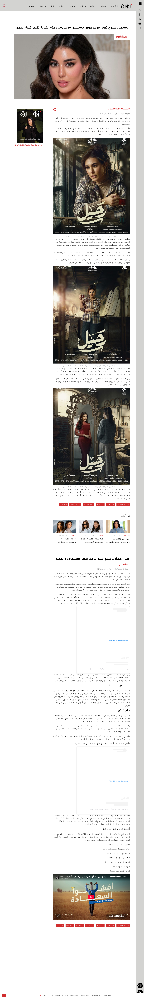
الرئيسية (114, 6)
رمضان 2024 (110, 504)
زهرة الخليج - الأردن (122, 114)
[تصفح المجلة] (140, 992)
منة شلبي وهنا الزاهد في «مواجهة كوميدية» (91, 541)
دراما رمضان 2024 (88, 504)
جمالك (83, 6)
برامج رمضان (89, 925)
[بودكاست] (140, 985)
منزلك (52, 6)
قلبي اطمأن (79, 925)
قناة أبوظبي (63, 504)
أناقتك (93, 6)
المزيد (39, 995)
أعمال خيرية (70, 925)
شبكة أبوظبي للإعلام (123, 504)
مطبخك (42, 6)
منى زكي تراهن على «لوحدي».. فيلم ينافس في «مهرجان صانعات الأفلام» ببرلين (119, 541)
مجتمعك (72, 6)
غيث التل (126, 569)
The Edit (31, 6)
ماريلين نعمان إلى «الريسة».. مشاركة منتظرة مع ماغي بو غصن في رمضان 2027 (66, 541)
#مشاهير (127, 535)
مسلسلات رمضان (75, 504)
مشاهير (103, 6)
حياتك (61, 6)
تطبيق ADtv (100, 504)
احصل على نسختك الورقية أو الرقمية (30, 145)
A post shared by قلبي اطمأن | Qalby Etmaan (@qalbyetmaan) (109, 669)
